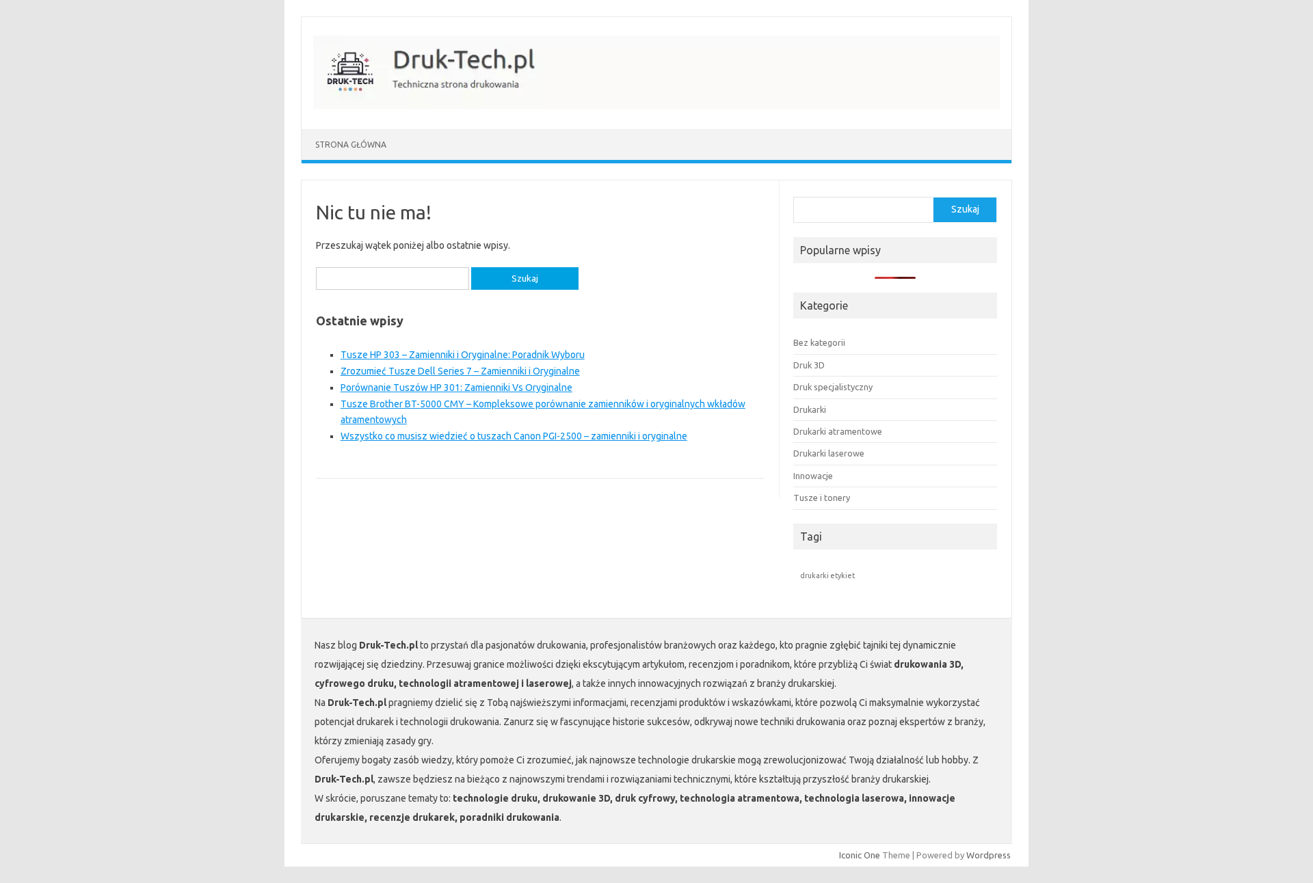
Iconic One (859, 855)
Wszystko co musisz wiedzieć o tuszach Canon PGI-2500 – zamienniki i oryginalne (514, 436)
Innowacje (813, 475)
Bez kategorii (819, 342)
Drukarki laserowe (828, 453)
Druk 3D (809, 365)
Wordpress (988, 855)
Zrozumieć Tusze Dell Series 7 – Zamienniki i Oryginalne (460, 371)
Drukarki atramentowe (837, 431)
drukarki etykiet (827, 575)
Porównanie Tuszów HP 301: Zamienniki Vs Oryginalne (456, 387)
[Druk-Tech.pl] (663, 105)
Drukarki (809, 409)
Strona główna (350, 144)
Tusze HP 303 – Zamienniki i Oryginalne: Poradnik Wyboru (463, 354)
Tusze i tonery (821, 497)
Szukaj (965, 209)
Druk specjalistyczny (833, 387)
